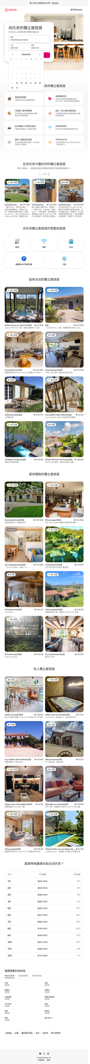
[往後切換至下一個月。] (39, 54)
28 (35, 83)
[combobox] (29, 39)
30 (12, 88)
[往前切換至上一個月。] (12, 54)
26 (26, 83)
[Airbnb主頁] (11, 9)
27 (31, 83)
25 (21, 83)
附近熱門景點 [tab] (37, 976)
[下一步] (49, 174)
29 (40, 83)
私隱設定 (41, 1060)
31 (17, 88)
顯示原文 (55, 3)
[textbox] (18, 48)
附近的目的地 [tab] (10, 976)
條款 (48, 1060)
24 (17, 83)
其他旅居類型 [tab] (23, 976)
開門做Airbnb (76, 10)
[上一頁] (40, 174)
